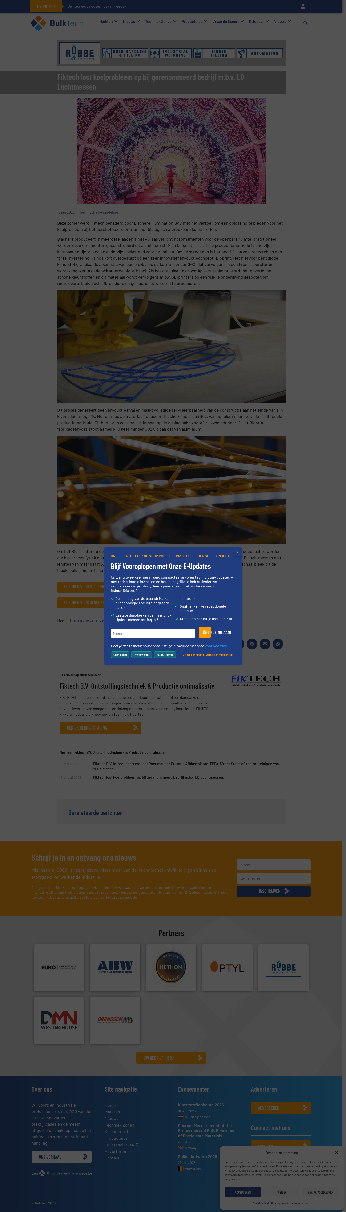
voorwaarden (216, 646)
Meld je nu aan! (207, 632)
